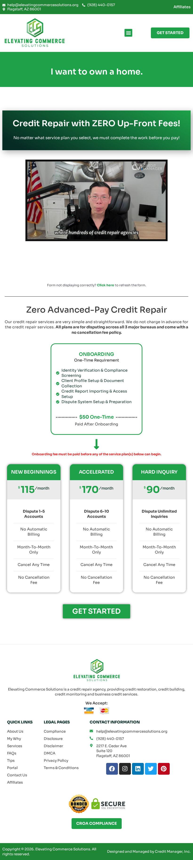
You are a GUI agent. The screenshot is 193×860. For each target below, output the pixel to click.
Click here (105, 285)
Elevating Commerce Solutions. (63, 849)
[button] (128, 33)
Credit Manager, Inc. (173, 851)
